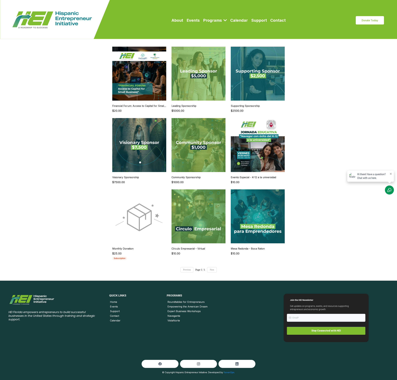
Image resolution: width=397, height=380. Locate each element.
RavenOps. (229, 372)
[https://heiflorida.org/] (55, 19)
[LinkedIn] (237, 364)
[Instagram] (198, 364)
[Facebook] (160, 364)
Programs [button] (213, 20)
